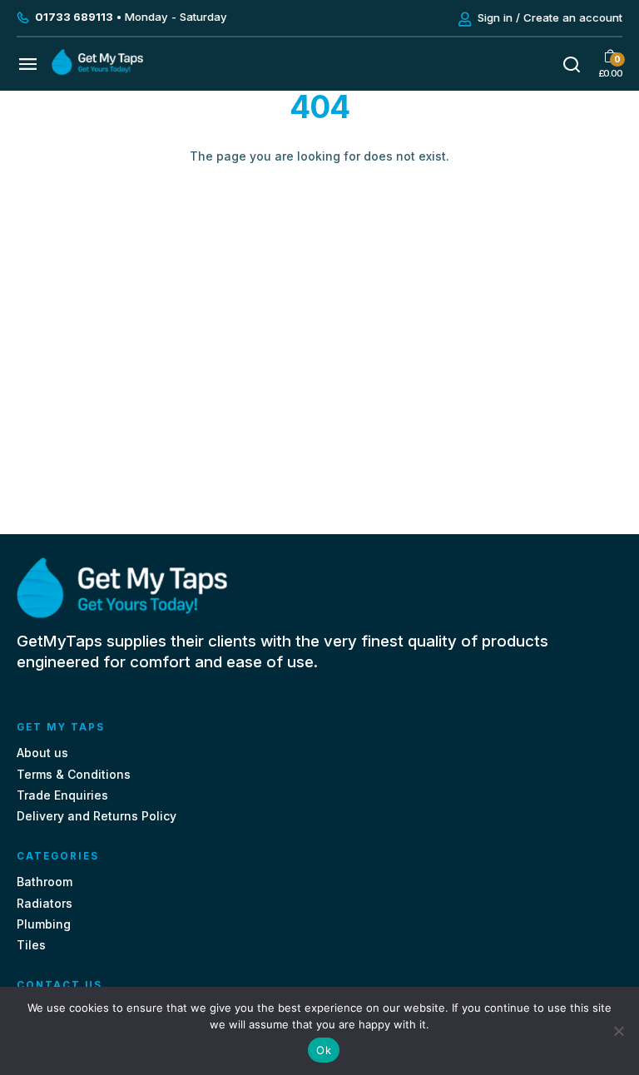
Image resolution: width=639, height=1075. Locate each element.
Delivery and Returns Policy (96, 816)
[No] (618, 1031)
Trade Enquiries (62, 795)
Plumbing (44, 924)
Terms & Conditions (74, 774)
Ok (323, 1050)
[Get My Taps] (97, 70)
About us (42, 753)
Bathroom (44, 881)
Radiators (44, 903)
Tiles (31, 945)
